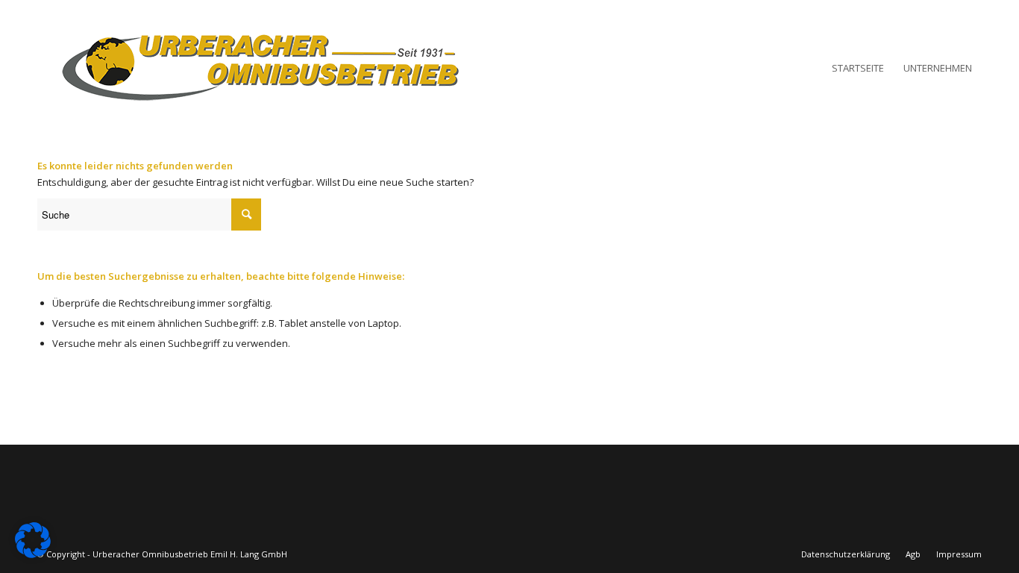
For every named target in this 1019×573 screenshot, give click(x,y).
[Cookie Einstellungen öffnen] (33, 554)
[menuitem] (858, 68)
